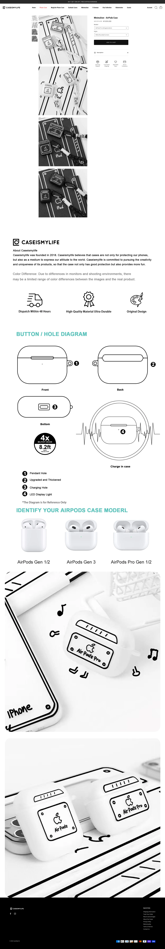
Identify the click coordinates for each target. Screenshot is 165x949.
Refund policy (147, 924)
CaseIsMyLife (16, 941)
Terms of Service (148, 926)
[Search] (156, 8)
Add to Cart (111, 42)
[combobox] (111, 28)
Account (149, 7)
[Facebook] (10, 913)
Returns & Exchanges (149, 917)
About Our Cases (148, 919)
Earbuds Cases (72, 7)
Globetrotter (119, 7)
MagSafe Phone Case (57, 7)
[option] (35, 18)
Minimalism (85, 7)
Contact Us (146, 929)
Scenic (129, 7)
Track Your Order (148, 914)
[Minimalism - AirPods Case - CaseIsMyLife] (35, 18)
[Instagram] (15, 913)
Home (34, 7)
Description (100, 52)
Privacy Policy (147, 921)
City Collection (107, 7)
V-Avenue (96, 7)
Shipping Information (149, 912)
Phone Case (43, 7)
